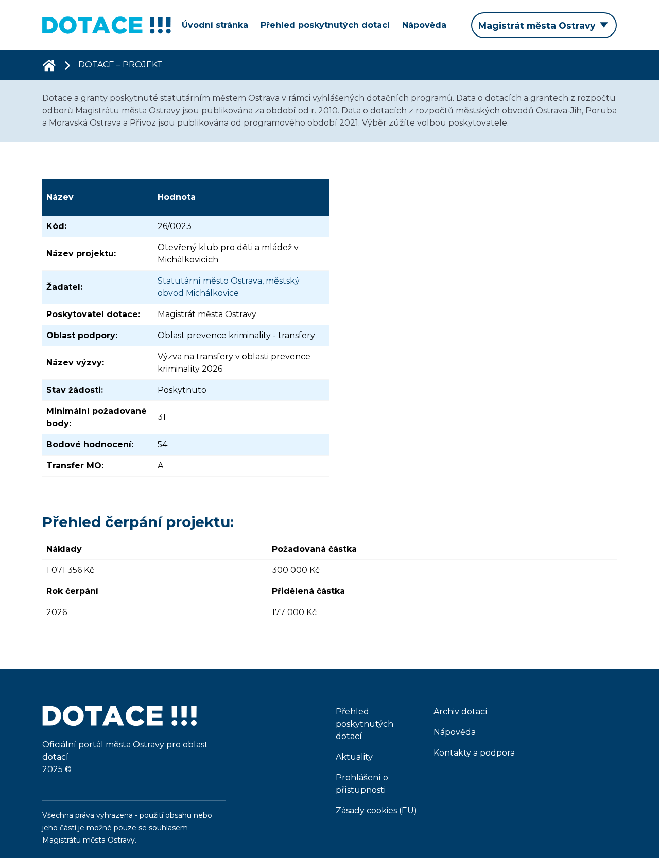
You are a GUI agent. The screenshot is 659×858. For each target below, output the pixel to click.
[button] (544, 25)
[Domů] (49, 65)
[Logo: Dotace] (106, 25)
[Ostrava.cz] (119, 721)
